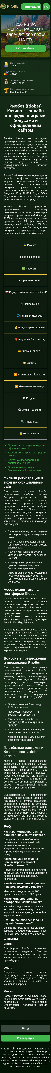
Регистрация (31, 6)
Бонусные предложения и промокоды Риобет (23, 461)
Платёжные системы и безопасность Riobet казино (24, 469)
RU (46, 6)
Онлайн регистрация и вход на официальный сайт (26, 447)
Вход (25, 1028)
